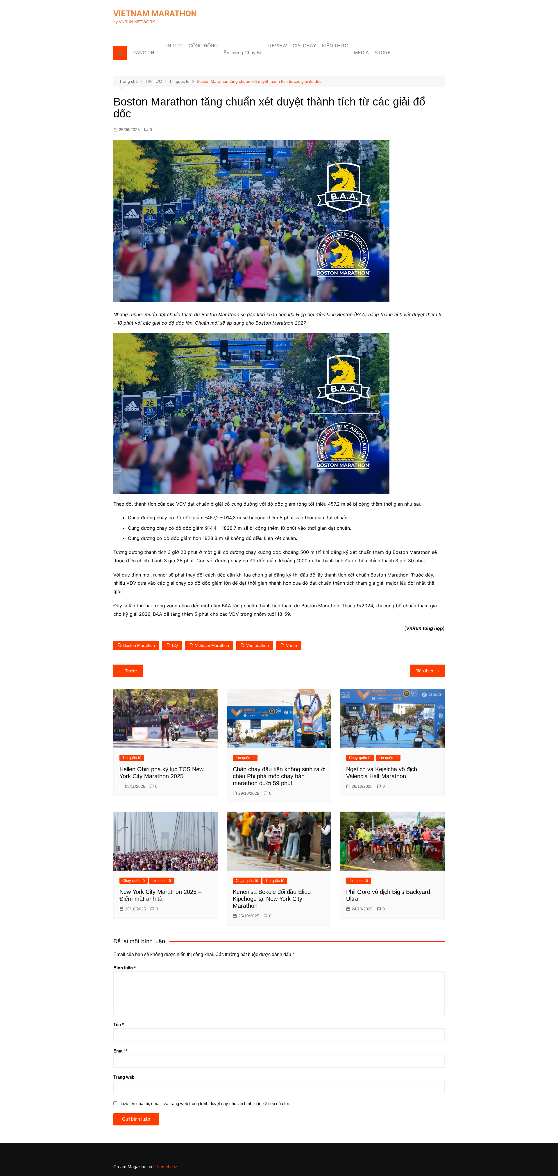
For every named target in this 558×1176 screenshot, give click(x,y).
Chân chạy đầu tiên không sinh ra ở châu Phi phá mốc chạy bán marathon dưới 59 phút (279, 776)
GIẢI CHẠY (304, 45)
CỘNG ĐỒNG (203, 45)
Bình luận (124, 967)
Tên (118, 1024)
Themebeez (166, 1166)
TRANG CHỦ (144, 52)
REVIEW (277, 45)
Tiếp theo (424, 670)
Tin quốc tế (131, 758)
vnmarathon (257, 645)
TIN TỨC (173, 45)
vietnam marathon (212, 645)
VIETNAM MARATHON (155, 13)
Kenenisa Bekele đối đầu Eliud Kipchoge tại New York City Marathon (272, 899)
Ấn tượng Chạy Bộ (242, 52)
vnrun (291, 645)
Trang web (124, 1077)
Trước (131, 670)
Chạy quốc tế (360, 758)
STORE (383, 52)
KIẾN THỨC (335, 45)
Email (120, 1050)
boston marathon (139, 645)
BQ (175, 645)
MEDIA (361, 52)
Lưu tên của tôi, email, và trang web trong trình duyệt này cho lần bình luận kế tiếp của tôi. (205, 1103)
